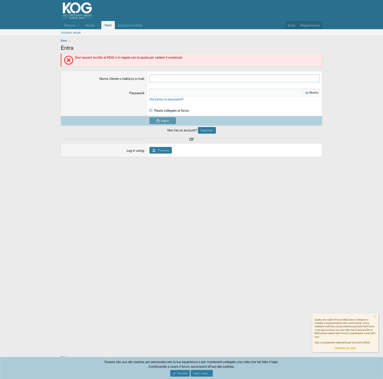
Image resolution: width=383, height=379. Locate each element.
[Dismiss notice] (374, 318)
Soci (108, 25)
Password (136, 92)
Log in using (135, 150)
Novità (90, 25)
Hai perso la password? (166, 99)
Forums (69, 25)
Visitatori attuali (71, 32)
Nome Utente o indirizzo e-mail (121, 78)
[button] (79, 25)
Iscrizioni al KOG (130, 25)
